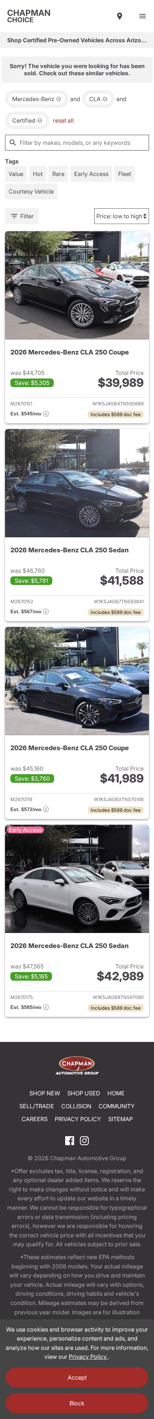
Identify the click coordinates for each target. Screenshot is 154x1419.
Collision (76, 1106)
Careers (34, 1119)
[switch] (142, 16)
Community (116, 1106)
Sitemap (120, 1119)
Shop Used (83, 1093)
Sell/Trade (36, 1106)
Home (116, 1093)
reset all (63, 120)
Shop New (44, 1093)
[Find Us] (119, 16)
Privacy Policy (78, 1119)
